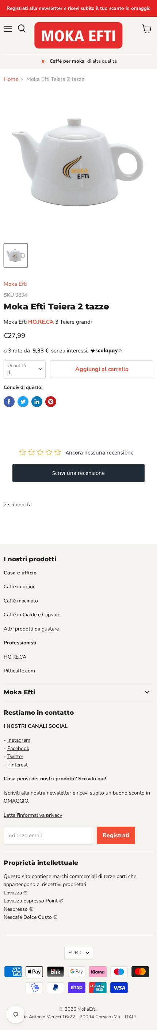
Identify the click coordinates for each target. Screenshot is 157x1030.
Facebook (18, 748)
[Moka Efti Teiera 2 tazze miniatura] (15, 255)
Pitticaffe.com (19, 670)
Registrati (116, 835)
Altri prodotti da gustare (31, 628)
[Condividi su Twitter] (23, 401)
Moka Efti (15, 284)
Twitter (15, 756)
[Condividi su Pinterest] (50, 401)
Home (11, 79)
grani (28, 586)
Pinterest (17, 764)
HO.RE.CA (15, 656)
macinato (27, 600)
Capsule (51, 614)
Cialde (30, 614)
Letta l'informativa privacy (33, 815)
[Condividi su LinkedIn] (36, 401)
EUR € (75, 952)
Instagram (18, 740)
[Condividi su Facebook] (9, 401)
